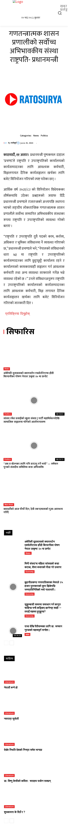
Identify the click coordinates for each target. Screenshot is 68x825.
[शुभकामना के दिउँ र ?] (34, 799)
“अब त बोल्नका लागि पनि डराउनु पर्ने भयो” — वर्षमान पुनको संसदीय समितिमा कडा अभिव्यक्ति (30, 465)
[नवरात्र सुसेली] (34, 706)
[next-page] (12, 643)
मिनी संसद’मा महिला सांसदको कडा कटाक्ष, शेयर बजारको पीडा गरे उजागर (43, 565)
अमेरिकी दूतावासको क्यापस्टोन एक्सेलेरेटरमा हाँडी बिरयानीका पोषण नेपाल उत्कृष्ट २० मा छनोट (28, 375)
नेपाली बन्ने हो (11, 687)
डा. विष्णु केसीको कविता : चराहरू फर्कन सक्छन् (27, 781)
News (36, 135)
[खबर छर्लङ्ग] (34, 8)
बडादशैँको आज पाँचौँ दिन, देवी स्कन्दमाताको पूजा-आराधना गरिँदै (33, 511)
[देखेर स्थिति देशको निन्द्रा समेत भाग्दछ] (34, 737)
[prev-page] (6, 643)
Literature (9, 682)
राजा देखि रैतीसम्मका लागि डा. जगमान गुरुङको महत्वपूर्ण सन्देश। (43, 628)
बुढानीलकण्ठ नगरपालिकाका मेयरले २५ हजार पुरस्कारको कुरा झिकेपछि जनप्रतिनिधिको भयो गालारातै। (44, 586)
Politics (44, 135)
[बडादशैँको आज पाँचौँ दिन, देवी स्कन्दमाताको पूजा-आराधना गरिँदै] (34, 491)
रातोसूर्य (14, 143)
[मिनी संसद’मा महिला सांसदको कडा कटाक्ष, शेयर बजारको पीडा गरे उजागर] (13, 568)
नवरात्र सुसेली (11, 718)
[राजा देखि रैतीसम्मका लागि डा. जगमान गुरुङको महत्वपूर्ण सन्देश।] (13, 631)
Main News (9, 504)
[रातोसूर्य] (5, 143)
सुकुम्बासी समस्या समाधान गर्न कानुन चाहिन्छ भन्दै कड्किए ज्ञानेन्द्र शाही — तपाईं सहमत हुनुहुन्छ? (43, 608)
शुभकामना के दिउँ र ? (14, 812)
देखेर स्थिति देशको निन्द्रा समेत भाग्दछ (23, 749)
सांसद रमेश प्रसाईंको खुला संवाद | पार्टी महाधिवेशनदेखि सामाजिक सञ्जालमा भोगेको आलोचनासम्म (31, 420)
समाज (27, 634)
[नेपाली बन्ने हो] (34, 675)
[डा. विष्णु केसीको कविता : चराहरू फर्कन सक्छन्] (34, 768)
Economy (29, 571)
